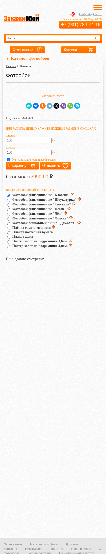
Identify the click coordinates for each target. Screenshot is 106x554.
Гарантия (56, 549)
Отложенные (23, 50)
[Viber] (63, 106)
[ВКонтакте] (36, 106)
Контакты (10, 549)
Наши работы (81, 549)
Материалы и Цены (44, 544)
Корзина (70, 50)
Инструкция (33, 549)
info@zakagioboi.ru (90, 14)
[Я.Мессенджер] (29, 106)
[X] (56, 106)
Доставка (72, 544)
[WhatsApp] (70, 106)
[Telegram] (50, 106)
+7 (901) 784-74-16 (80, 24)
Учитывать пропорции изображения (34, 159)
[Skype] (77, 106)
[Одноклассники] (43, 106)
